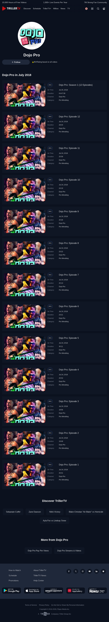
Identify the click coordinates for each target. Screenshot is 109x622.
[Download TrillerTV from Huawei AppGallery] (75, 591)
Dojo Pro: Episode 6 (69, 306)
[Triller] (103, 571)
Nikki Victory (54, 512)
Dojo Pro (62, 97)
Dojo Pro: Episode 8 (69, 243)
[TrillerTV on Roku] (97, 591)
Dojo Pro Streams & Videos (69, 550)
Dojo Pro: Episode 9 (69, 211)
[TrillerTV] (11, 8)
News (63, 8)
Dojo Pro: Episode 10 (69, 180)
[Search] (98, 9)
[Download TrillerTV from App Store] (32, 591)
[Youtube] (89, 571)
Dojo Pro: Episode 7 (69, 275)
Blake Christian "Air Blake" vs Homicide (86, 512)
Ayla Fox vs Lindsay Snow (54, 520)
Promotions (14, 580)
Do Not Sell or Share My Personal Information (67, 605)
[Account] (104, 9)
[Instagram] (82, 571)
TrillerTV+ (47, 8)
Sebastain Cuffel (13, 512)
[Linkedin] (96, 571)
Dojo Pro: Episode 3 (69, 401)
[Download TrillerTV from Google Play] (11, 591)
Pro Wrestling (64, 100)
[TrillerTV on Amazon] (53, 591)
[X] (75, 571)
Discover (27, 8)
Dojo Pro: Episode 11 (69, 148)
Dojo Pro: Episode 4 (69, 369)
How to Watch (15, 570)
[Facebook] (68, 571)
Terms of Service (31, 605)
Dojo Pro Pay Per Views (38, 550)
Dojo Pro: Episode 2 (69, 433)
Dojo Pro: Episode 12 (69, 116)
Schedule (37, 8)
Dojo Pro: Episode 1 (69, 464)
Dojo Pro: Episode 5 (69, 338)
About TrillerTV (39, 570)
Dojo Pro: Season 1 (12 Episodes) (76, 85)
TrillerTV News (39, 575)
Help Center (38, 580)
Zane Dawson (35, 512)
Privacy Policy (44, 605)
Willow (55, 8)
